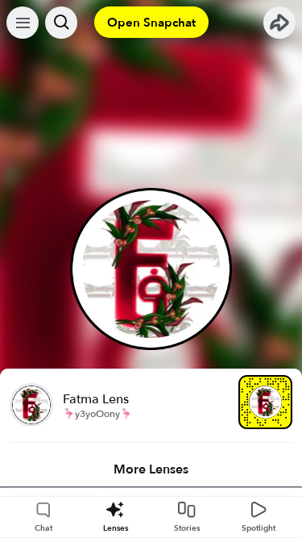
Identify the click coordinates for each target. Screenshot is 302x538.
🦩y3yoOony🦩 (97, 413)
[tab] (151, 469)
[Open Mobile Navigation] (22, 22)
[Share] (279, 22)
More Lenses (151, 469)
